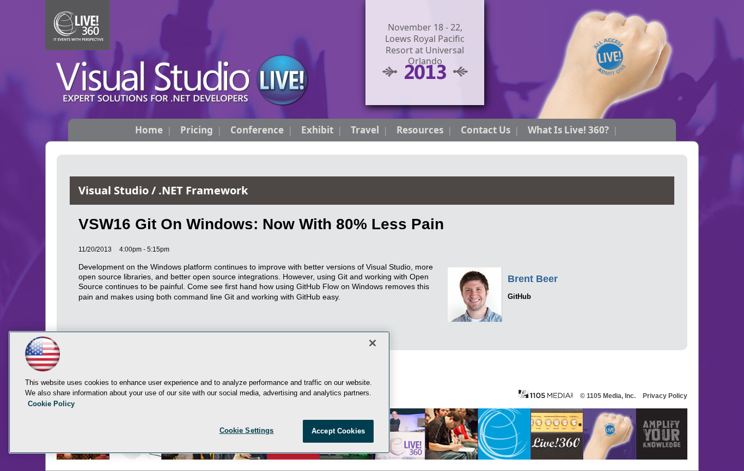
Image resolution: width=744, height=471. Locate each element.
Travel (365, 130)
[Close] (373, 343)
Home (149, 130)
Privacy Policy (665, 396)
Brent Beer (533, 278)
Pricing (196, 130)
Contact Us (485, 130)
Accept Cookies (338, 431)
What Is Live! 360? (568, 130)
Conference (257, 130)
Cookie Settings (246, 430)
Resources (420, 130)
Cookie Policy (51, 404)
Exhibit (317, 130)
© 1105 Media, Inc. (608, 396)
